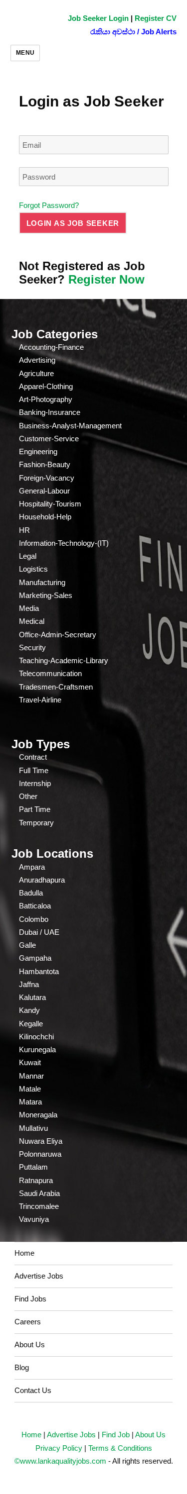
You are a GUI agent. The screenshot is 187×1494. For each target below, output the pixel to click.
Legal (27, 556)
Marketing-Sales (45, 595)
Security (32, 647)
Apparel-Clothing (46, 386)
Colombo (33, 919)
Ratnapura (36, 1180)
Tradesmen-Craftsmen (56, 687)
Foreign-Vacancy (46, 478)
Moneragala (38, 1114)
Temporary (36, 822)
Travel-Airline (40, 700)
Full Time (33, 770)
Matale (30, 1089)
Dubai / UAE (39, 932)
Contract (33, 757)
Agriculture (36, 373)
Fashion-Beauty (44, 464)
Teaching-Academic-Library (63, 660)
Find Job (116, 1434)
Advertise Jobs (38, 1276)
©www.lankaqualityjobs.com (60, 1461)
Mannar (31, 1076)
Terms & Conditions (120, 1448)
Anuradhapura (42, 880)
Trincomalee (39, 1206)
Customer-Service (49, 438)
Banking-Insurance (49, 412)
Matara (30, 1101)
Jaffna (29, 984)
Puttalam (33, 1167)
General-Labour (44, 491)
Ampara (32, 867)
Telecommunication (50, 673)
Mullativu (33, 1128)
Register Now (106, 279)
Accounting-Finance (51, 347)
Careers (27, 1321)
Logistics (33, 569)
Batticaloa (35, 905)
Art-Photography (45, 399)
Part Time (34, 809)
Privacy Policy (58, 1448)
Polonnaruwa (40, 1154)
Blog (21, 1367)
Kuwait (30, 1062)
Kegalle (31, 1023)
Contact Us (32, 1390)
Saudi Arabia (39, 1193)
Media (29, 608)
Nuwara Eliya (40, 1141)
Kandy (29, 1010)
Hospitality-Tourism (50, 503)
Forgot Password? (49, 205)
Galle (27, 945)
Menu (25, 52)
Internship (35, 783)
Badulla (31, 893)
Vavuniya (34, 1219)
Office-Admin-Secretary (57, 634)
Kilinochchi (36, 1036)
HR (24, 530)
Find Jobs (30, 1299)
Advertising (37, 360)
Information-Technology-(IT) (64, 543)
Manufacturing (42, 582)
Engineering (38, 451)
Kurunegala (37, 1049)
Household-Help (45, 516)
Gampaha (35, 958)
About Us (29, 1344)
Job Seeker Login (98, 18)
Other (28, 796)
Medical (31, 621)
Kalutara (32, 997)
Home (24, 1253)
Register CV (156, 18)
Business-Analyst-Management (70, 425)
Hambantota (39, 971)
